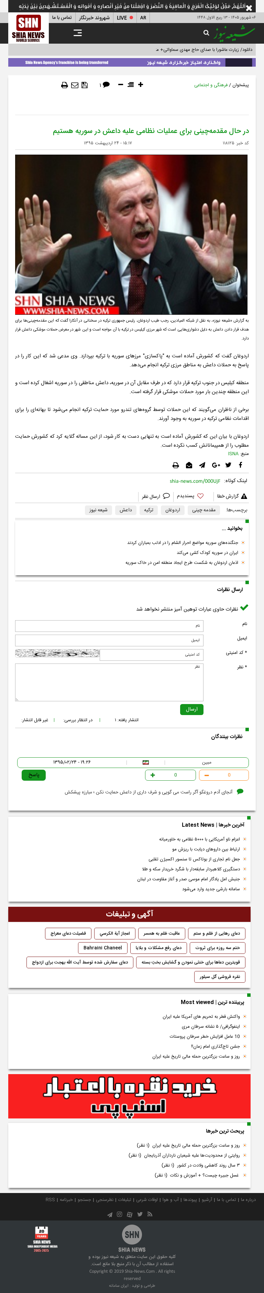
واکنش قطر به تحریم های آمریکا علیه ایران (201, 1017)
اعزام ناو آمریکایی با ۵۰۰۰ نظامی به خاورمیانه (199, 839)
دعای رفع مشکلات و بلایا (159, 948)
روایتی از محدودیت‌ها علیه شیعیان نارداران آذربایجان (184, 1155)
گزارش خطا (228, 496)
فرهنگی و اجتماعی (211, 85)
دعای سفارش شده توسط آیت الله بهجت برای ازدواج (80, 962)
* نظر (242, 667)
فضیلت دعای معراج (68, 933)
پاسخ (34, 775)
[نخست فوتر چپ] (42, 1238)
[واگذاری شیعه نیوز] (132, 61)
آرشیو (207, 1200)
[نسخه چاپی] (64, 85)
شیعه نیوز (98, 510)
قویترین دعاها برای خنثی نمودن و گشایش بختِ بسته (191, 962)
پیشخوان (240, 85)
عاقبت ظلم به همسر (162, 933)
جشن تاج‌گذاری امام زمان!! (215, 1046)
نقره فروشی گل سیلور (220, 977)
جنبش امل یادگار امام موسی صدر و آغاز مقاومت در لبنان (188, 879)
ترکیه (148, 510)
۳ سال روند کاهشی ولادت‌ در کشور (201, 1165)
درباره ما (248, 1200)
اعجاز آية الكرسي (115, 933)
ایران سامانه (119, 1285)
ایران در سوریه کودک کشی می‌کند (207, 553)
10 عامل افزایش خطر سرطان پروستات (205, 1036)
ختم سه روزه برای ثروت (217, 948)
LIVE (122, 18)
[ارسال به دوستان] (74, 85)
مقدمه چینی (204, 510)
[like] (193, 497)
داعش (126, 510)
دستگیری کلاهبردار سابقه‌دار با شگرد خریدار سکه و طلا (191, 869)
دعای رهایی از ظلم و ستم (217, 933)
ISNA (233, 454)
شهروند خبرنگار (94, 18)
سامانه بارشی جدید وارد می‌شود (211, 889)
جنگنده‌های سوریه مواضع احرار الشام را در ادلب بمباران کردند (182, 543)
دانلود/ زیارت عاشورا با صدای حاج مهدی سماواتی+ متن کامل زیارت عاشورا (184, 50)
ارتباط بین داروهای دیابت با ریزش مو (206, 849)
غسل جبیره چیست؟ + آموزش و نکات (197, 1175)
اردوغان (172, 510)
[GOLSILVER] (129, 1096)
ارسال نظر (152, 497)
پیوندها (190, 1200)
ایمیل (242, 638)
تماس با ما (62, 18)
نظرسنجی (104, 1200)
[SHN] (28, 28)
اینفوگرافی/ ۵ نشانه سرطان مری (211, 1026)
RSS (50, 1200)
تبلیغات (124, 1200)
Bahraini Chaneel (103, 948)
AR (143, 18)
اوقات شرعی (147, 1200)
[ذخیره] (84, 85)
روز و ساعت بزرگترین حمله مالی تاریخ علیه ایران (196, 1056)
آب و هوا (171, 1200)
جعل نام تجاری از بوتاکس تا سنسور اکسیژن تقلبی (194, 859)
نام (244, 624)
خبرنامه (66, 1200)
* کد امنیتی (236, 653)
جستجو (84, 1200)
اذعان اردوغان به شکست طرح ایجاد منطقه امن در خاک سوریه (181, 563)
